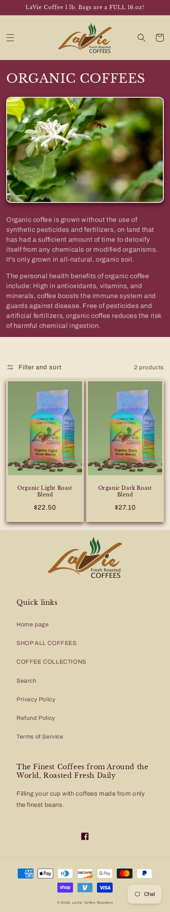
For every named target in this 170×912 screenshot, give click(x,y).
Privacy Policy (36, 699)
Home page (33, 624)
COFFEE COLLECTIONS (51, 662)
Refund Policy (36, 718)
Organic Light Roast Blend (44, 491)
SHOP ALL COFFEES (47, 643)
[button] (10, 38)
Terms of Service (40, 737)
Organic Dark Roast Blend (125, 491)
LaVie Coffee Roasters (92, 903)
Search (27, 681)
